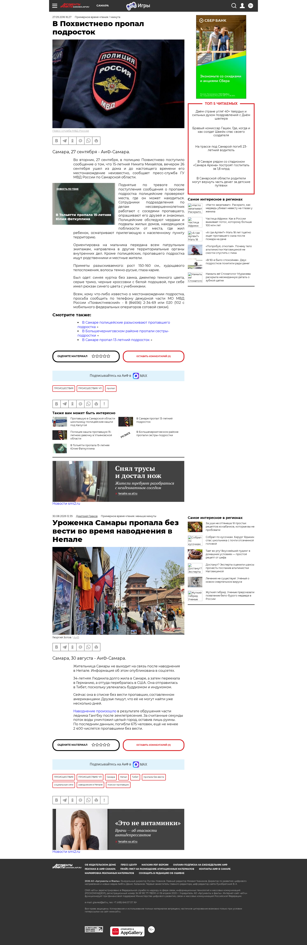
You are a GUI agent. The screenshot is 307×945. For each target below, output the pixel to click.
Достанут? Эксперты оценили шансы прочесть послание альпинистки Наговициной (230, 568)
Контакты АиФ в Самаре (215, 869)
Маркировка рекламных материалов (109, 873)
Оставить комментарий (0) (153, 356)
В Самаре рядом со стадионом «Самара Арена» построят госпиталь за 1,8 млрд (221, 165)
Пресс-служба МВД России (70, 130)
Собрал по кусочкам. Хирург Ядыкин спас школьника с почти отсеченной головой (230, 540)
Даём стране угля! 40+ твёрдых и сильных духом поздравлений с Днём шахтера (221, 115)
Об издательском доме (100, 864)
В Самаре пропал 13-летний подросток (116, 340)
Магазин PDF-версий (155, 864)
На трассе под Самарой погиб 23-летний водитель (221, 148)
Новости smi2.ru (66, 504)
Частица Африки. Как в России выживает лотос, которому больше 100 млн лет (229, 222)
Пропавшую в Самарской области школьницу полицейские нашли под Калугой (92, 422)
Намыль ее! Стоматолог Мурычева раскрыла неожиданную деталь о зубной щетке (228, 277)
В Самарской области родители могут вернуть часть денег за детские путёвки (221, 182)
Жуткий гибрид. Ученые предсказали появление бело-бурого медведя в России (230, 595)
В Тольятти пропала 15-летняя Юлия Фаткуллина (89, 447)
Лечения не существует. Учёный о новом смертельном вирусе (227, 580)
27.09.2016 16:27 (61, 17)
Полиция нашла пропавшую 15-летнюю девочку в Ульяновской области (91, 435)
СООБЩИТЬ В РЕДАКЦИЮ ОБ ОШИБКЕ (161, 873)
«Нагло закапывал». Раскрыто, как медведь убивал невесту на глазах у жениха (229, 208)
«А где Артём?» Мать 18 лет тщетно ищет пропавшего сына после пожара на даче (228, 236)
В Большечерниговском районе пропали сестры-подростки (157, 433)
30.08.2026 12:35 (62, 516)
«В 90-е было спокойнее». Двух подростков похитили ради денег (228, 261)
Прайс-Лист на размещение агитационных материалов (157, 869)
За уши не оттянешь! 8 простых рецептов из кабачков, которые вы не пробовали (230, 526)
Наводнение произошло (94, 711)
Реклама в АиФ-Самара (100, 869)
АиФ (76, 637)
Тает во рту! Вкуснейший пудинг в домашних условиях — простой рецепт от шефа (228, 554)
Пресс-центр (129, 864)
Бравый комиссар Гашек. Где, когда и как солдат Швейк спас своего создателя (221, 131)
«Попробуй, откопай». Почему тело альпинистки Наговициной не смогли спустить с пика (229, 249)
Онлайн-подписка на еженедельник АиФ (200, 864)
